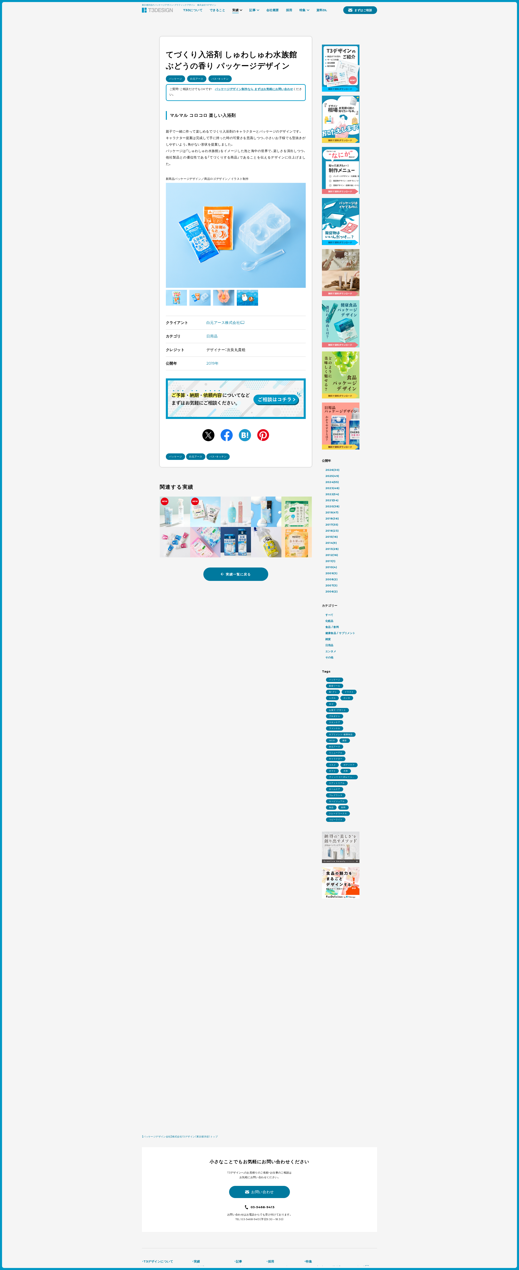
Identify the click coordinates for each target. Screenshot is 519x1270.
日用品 (212, 336)
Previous (173, 235)
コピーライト (335, 819)
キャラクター (335, 758)
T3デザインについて (158, 1261)
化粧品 (329, 620)
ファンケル (334, 728)
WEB (332, 740)
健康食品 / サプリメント (340, 633)
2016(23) (332, 530)
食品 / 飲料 (332, 627)
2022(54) (332, 494)
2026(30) (332, 469)
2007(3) (331, 585)
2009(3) (331, 573)
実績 (197, 1261)
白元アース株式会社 (223, 322)
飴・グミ (333, 692)
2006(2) (331, 591)
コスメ (332, 764)
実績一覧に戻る (238, 574)
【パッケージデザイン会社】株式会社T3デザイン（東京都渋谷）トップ (180, 1136)
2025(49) (332, 476)
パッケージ (175, 78)
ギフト (332, 771)
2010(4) (331, 567)
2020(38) (332, 506)
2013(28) (332, 548)
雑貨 (328, 639)
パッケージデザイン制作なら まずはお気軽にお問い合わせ (254, 89)
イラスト (349, 692)
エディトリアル (337, 783)
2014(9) (331, 542)
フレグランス (335, 795)
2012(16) (331, 555)
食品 (331, 807)
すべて (329, 614)
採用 (271, 1261)
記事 (239, 1261)
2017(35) (331, 524)
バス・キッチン (220, 78)
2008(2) (331, 579)
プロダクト (334, 716)
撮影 (344, 740)
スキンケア (334, 722)
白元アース (196, 78)
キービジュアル (337, 801)
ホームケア (334, 789)
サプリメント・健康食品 (341, 734)
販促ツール (334, 685)
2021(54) (332, 500)
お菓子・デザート (337, 710)
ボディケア (349, 764)
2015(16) (331, 536)
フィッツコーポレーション (342, 777)
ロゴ (331, 704)
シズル (332, 698)
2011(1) (330, 561)
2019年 (212, 363)
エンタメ (330, 651)
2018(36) (332, 518)
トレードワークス (338, 813)
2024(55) (332, 482)
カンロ (346, 698)
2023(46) (332, 488)
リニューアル (335, 752)
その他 (329, 657)
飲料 (343, 807)
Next (298, 235)
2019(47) (332, 512)
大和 (345, 771)
